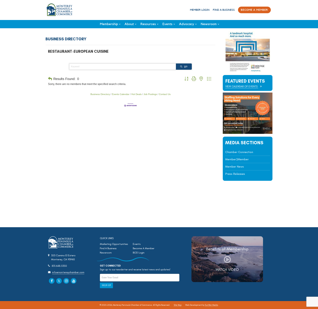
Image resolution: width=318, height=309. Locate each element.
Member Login (200, 10)
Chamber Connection (239, 152)
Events (167, 24)
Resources (148, 24)
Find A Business (224, 10)
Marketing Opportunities (114, 244)
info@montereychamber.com (68, 272)
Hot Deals (136, 94)
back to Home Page (59, 9)
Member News (234, 166)
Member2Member (237, 159)
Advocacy (186, 24)
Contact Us (165, 94)
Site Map (178, 305)
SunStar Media (211, 305)
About (129, 24)
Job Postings (150, 94)
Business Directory (100, 94)
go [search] (185, 66)
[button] (50, 79)
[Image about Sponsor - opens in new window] (247, 71)
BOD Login (138, 252)
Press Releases (235, 174)
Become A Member (143, 248)
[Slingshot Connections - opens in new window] (247, 133)
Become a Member (254, 10)
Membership (109, 24)
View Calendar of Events (241, 86)
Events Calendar (120, 94)
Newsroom (209, 24)
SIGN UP (106, 285)
